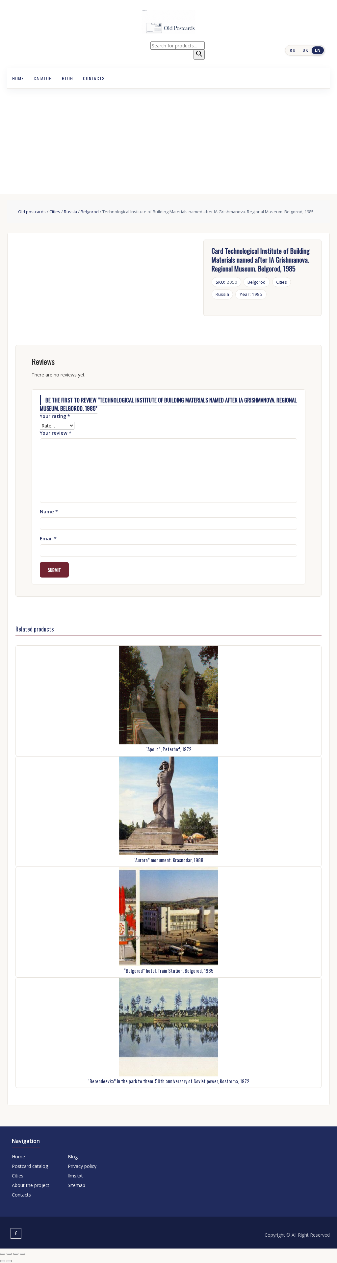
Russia (70, 212)
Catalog (43, 78)
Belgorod (90, 212)
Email (48, 538)
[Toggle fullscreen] (9, 1254)
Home (18, 78)
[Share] (15, 1254)
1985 (251, 294)
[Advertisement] (168, 138)
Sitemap (76, 1185)
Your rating (55, 416)
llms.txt (75, 1176)
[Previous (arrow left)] (2, 1261)
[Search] (199, 55)
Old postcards (32, 212)
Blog (67, 78)
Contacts (94, 78)
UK (305, 50)
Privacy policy (82, 1166)
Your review (55, 433)
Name (49, 511)
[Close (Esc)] (22, 1254)
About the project (30, 1185)
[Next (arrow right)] (9, 1261)
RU (293, 50)
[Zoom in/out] (2, 1254)
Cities (54, 212)
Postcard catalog (30, 1166)
